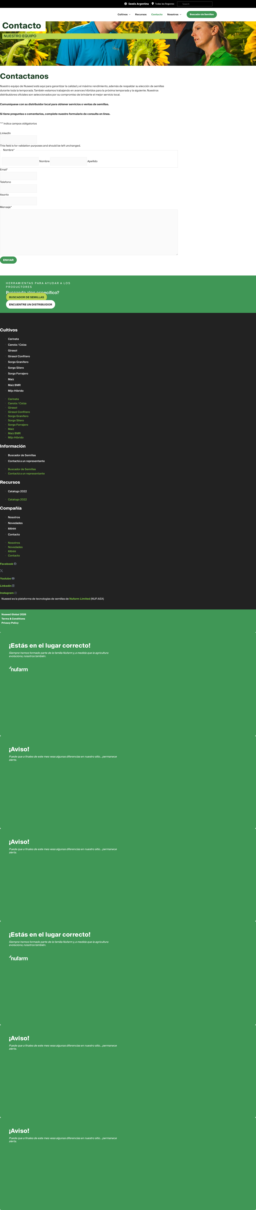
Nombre (44, 161)
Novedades (15, 523)
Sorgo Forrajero (18, 373)
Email (4, 169)
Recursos (141, 14)
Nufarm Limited (79, 599)
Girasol (12, 350)
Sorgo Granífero (18, 362)
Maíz (11, 379)
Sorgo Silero (16, 368)
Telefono (5, 182)
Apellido (92, 161)
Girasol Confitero (19, 356)
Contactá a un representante (26, 461)
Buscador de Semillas (22, 455)
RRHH (12, 529)
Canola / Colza (17, 345)
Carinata (13, 339)
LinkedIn (5, 133)
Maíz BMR (14, 385)
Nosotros (172, 14)
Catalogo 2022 (17, 491)
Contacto (157, 14)
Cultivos (123, 14)
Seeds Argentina (138, 3)
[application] (129, 14)
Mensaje (6, 207)
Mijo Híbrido (16, 391)
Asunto (4, 194)
